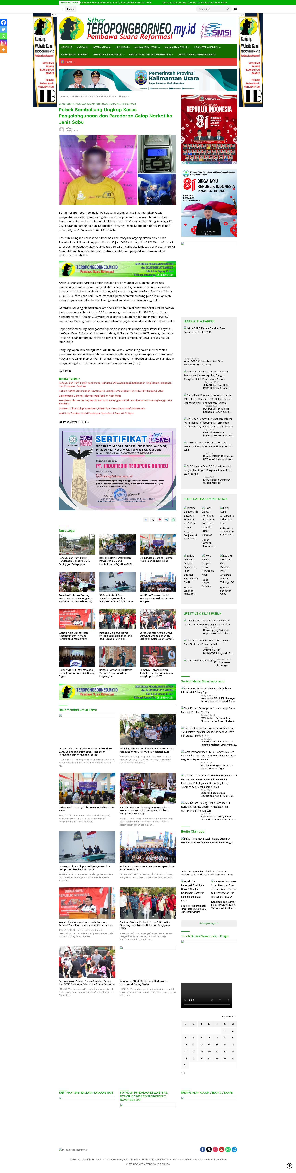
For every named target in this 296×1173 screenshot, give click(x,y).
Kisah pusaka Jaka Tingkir (222, 664)
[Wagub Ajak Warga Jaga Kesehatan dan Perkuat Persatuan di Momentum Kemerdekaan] (77, 619)
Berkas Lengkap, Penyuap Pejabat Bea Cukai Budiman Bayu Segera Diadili (191, 590)
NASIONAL (82, 47)
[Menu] (61, 9)
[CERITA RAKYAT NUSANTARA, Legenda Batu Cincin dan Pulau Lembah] (209, 642)
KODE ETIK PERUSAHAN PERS (211, 1159)
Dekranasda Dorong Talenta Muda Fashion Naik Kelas (119, 2)
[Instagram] (3, 42)
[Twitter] (3, 29)
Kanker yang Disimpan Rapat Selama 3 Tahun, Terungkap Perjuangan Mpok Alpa (216, 632)
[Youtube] (221, 1150)
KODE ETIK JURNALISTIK (155, 1159)
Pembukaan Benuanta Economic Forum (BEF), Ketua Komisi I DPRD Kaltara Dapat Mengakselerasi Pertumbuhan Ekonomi (216, 410)
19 (201, 1051)
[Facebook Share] (146, 519)
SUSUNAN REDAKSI (90, 1159)
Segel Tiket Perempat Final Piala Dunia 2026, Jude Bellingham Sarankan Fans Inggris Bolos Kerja (194, 909)
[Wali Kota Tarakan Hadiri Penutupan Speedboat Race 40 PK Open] (158, 582)
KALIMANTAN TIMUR (176, 47)
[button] (228, 9)
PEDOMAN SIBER (182, 1159)
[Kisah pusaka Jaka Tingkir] (199, 660)
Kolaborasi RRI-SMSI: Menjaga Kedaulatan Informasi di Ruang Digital (77, 673)
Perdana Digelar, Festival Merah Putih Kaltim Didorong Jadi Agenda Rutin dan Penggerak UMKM (115, 636)
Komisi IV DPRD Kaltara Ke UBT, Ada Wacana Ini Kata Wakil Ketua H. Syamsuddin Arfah (218, 458)
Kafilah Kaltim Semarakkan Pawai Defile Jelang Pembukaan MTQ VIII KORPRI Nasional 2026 (111, 390)
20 (209, 1051)
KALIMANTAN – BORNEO (74, 54)
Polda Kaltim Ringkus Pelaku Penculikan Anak (208, 583)
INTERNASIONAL (102, 47)
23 (232, 1051)
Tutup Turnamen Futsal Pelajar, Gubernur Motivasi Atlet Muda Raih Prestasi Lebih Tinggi (207, 873)
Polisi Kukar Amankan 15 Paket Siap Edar (227, 531)
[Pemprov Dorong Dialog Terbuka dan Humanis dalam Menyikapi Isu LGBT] (158, 656)
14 (217, 1044)
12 (201, 1044)
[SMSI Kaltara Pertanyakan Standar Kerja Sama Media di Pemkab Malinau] (209, 710)
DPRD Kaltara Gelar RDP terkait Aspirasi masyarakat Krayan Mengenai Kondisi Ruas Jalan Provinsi (217, 481)
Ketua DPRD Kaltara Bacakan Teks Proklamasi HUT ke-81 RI (203, 363)
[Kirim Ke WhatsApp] (173, 519)
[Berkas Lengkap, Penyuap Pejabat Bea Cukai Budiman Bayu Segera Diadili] (191, 569)
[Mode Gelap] (235, 9)
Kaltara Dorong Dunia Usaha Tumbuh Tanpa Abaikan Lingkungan (115, 673)
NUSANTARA (123, 47)
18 (193, 1051)
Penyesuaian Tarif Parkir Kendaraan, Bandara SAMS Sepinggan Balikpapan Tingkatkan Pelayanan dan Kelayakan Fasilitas (115, 384)
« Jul (183, 1072)
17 (185, 1051)
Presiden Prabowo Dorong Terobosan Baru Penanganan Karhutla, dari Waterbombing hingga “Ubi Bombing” (228, 2)
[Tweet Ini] (152, 519)
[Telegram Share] (166, 519)
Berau (62, 103)
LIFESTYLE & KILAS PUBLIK (107, 54)
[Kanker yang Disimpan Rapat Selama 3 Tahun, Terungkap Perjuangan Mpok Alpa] (209, 622)
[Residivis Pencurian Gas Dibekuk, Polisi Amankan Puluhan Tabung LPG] (227, 569)
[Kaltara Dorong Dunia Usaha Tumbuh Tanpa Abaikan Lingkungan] (117, 656)
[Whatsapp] (3, 36)
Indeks (70, 9)
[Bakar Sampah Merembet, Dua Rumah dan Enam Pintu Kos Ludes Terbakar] (209, 521)
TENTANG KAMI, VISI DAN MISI (121, 1159)
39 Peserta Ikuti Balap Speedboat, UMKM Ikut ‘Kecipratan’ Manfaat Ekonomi (102, 408)
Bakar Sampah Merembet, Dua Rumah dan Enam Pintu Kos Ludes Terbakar (208, 543)
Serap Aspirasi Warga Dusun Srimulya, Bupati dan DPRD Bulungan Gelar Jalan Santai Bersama (156, 636)
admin (69, 128)
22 (225, 1051)
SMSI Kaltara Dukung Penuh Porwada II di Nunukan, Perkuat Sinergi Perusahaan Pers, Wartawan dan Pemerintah (219, 818)
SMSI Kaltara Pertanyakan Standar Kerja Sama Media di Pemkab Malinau (218, 719)
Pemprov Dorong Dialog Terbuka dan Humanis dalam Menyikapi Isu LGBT (156, 673)
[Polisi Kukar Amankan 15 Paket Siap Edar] (227, 515)
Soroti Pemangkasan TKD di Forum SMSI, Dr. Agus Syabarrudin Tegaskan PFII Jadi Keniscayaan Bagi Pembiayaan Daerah (219, 767)
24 (185, 1058)
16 (232, 1044)
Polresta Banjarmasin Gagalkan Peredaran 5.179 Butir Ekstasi (190, 535)
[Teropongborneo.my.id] (148, 28)
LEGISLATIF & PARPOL (206, 47)
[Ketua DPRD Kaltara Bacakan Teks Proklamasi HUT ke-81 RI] (209, 340)
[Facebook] (3, 22)
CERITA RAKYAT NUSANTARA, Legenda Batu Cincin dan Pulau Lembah (218, 652)
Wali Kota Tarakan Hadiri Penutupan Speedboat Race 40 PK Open (96, 413)
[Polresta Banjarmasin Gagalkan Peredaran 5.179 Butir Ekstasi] (191, 517)
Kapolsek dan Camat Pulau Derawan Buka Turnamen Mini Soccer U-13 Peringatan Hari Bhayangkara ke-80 (223, 905)
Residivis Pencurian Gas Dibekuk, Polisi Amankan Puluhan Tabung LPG (227, 590)
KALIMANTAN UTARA (146, 47)
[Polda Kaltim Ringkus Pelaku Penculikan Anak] (209, 565)
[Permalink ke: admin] (61, 129)
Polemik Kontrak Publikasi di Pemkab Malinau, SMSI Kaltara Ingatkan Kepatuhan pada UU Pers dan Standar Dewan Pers (218, 743)
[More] (3, 49)
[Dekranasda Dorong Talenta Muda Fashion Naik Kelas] (158, 544)
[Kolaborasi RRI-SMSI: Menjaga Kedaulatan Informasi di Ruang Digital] (77, 656)
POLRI (133, 103)
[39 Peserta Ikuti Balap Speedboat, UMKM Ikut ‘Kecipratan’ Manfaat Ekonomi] (117, 582)
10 (185, 1044)
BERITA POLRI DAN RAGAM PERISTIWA (150, 54)
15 (225, 1044)
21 (217, 1051)
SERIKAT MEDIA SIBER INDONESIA (197, 54)
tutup (54, 15)
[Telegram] (234, 1149)
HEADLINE (66, 47)
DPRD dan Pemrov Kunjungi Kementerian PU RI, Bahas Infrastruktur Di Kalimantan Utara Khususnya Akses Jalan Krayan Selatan (217, 434)
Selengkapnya (207, 923)
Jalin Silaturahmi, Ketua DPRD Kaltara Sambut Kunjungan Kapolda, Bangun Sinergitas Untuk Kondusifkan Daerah (217, 387)
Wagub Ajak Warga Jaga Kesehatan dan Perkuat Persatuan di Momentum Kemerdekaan (73, 636)
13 (209, 1044)
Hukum (124, 103)
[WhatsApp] (228, 1150)
